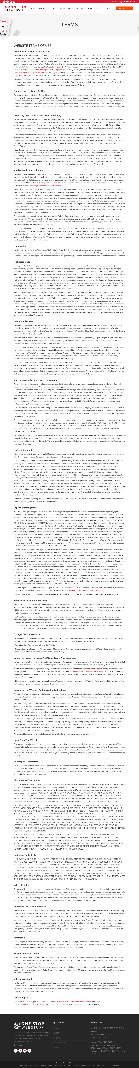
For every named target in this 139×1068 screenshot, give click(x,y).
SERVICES (57, 1038)
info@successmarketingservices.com (47, 186)
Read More (18, 1045)
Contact (80, 1063)
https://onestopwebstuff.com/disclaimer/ (29, 72)
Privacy (58, 1063)
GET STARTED (124, 8)
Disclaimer (72, 1063)
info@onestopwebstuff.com (107, 1045)
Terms (64, 1063)
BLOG (55, 1047)
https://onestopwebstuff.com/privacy (49, 70)
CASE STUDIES (59, 1043)
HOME (56, 1028)
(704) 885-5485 (128, 1)
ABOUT (56, 1033)
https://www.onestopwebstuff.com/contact (75, 1001)
